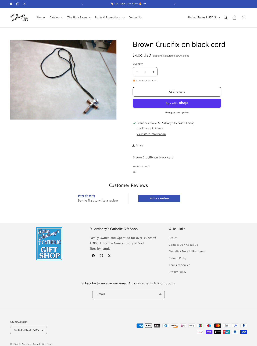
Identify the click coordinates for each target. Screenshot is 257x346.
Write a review (159, 198)
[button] (56, 17)
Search (173, 238)
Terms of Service (179, 265)
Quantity (138, 64)
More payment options (177, 112)
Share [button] (139, 145)
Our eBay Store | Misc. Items (187, 251)
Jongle (105, 248)
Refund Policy (178, 258)
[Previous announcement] (82, 4)
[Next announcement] (175, 4)
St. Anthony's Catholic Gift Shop (35, 344)
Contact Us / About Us (183, 244)
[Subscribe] (160, 294)
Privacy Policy (177, 271)
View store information (151, 134)
